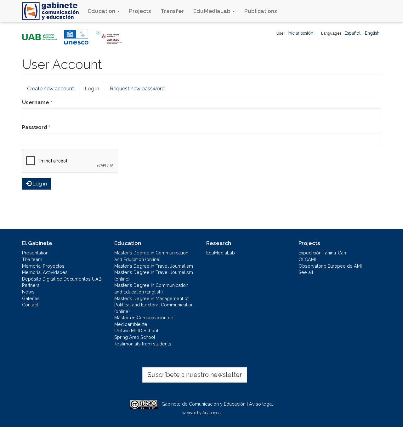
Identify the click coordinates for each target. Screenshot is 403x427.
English (372, 33)
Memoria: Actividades (45, 272)
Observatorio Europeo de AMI (330, 266)
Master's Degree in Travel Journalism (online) (153, 276)
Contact (30, 304)
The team (32, 259)
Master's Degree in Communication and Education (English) (151, 288)
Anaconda (211, 412)
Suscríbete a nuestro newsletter (195, 375)
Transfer (172, 11)
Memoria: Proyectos (43, 266)
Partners (31, 285)
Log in (94, 91)
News (28, 291)
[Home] (52, 11)
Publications (260, 11)
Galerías (31, 298)
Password (36, 127)
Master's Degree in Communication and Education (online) (151, 256)
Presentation (35, 252)
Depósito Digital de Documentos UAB (62, 279)
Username (37, 102)
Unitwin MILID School (136, 330)
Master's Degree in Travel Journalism (153, 266)
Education (102, 11)
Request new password (137, 89)
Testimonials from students (142, 343)
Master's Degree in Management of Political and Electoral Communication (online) (154, 305)
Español (352, 33)
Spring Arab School (134, 337)
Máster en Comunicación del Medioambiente (144, 321)
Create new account (50, 89)
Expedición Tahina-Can (322, 252)
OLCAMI (307, 259)
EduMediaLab (212, 11)
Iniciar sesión (300, 33)
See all (305, 272)
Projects (140, 11)
